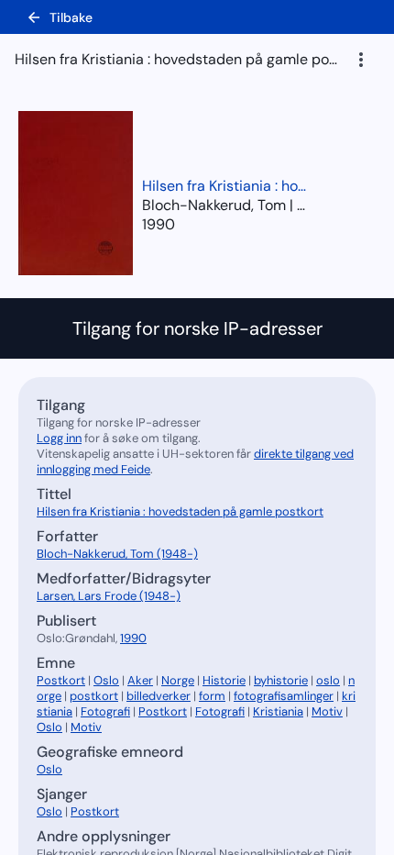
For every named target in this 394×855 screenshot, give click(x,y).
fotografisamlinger (284, 696)
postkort (94, 696)
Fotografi (105, 711)
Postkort (61, 680)
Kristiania (278, 711)
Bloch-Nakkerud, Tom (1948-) (117, 553)
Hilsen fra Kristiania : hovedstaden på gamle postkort (224, 185)
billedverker (158, 696)
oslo (328, 680)
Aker (140, 680)
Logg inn (59, 438)
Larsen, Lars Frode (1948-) (109, 596)
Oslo (106, 680)
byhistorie (281, 680)
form (212, 696)
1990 (158, 224)
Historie (224, 680)
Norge (177, 680)
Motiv (327, 711)
